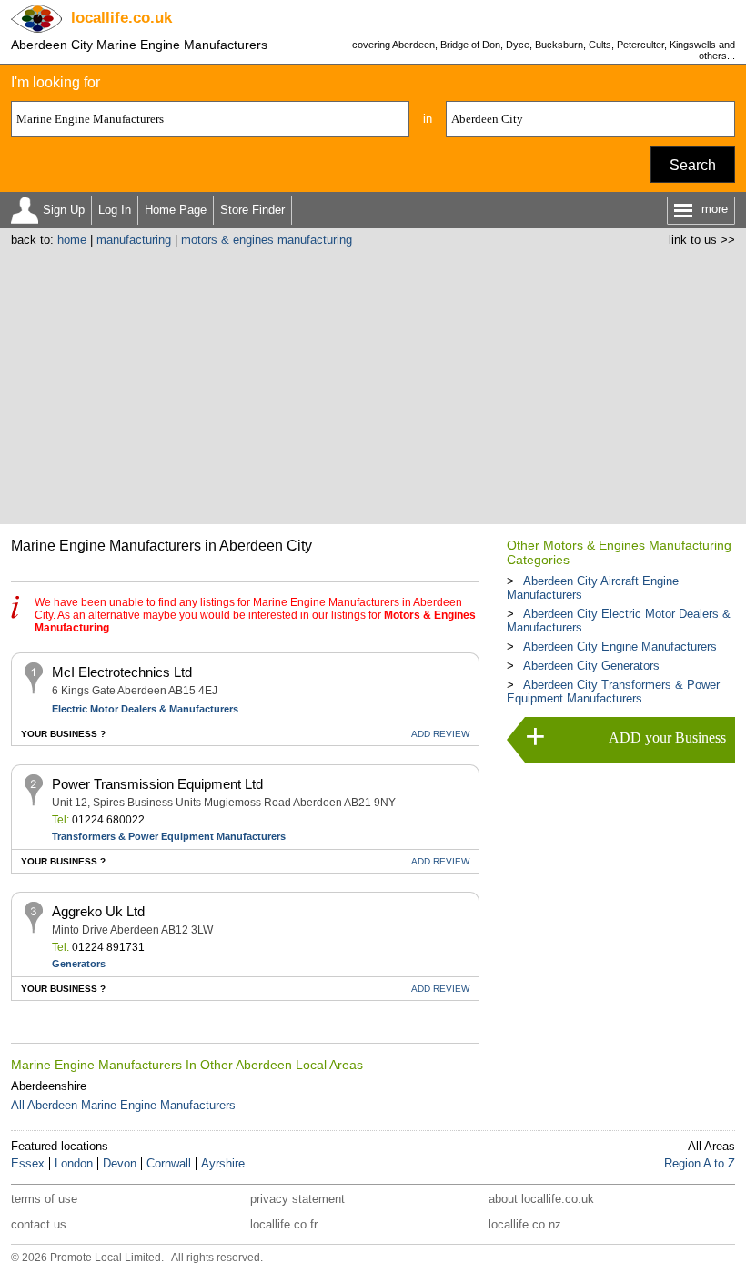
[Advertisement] (373, 383)
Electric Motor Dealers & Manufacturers (145, 708)
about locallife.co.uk (541, 1199)
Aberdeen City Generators (591, 665)
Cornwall (168, 1163)
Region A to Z (699, 1163)
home (71, 240)
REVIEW (440, 734)
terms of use (44, 1199)
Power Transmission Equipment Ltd (157, 784)
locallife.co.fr (284, 1224)
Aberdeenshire (48, 1086)
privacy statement (297, 1199)
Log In (114, 210)
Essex (28, 1163)
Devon (119, 1163)
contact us (38, 1224)
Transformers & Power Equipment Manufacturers (169, 836)
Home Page (176, 210)
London (74, 1163)
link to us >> (702, 240)
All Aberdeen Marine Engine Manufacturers (123, 1105)
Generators (79, 963)
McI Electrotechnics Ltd (122, 672)
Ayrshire (223, 1163)
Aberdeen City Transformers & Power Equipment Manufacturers (613, 691)
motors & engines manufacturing (266, 240)
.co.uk (121, 17)
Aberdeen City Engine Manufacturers (620, 646)
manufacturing (133, 240)
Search (693, 165)
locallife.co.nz (525, 1224)
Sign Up (64, 210)
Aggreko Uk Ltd (98, 911)
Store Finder (252, 210)
